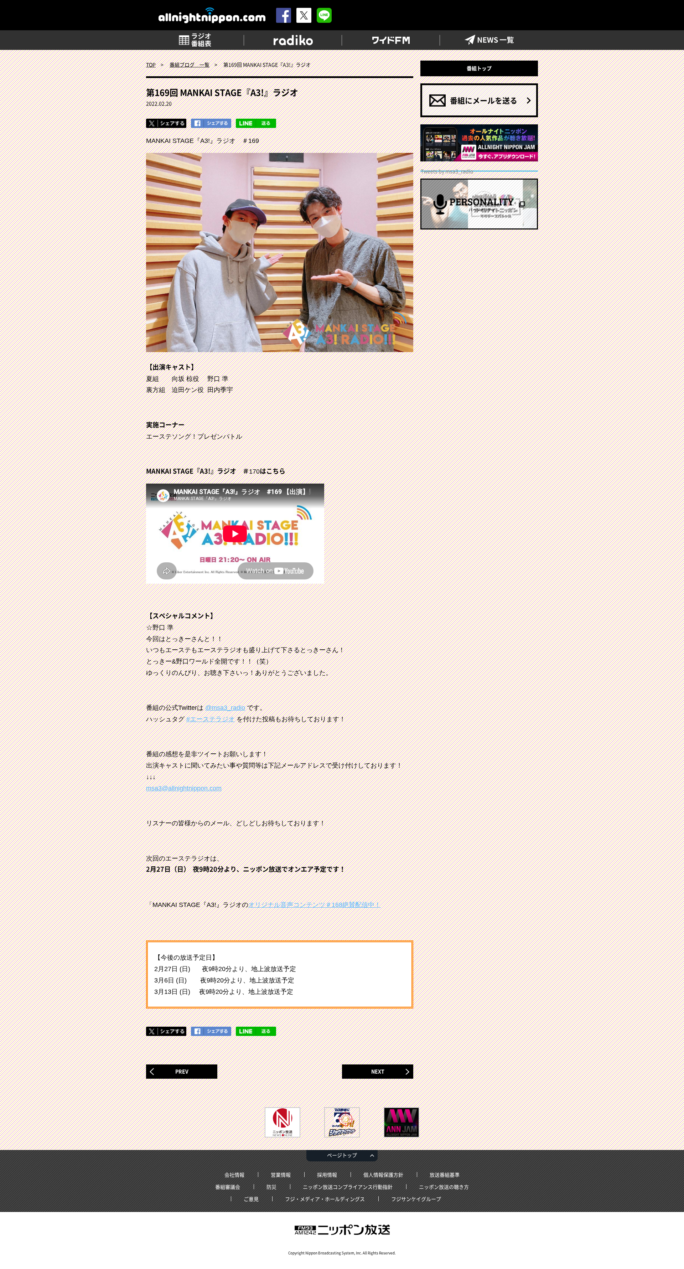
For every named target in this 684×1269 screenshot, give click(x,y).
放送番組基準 (445, 1174)
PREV (181, 1071)
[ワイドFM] (391, 40)
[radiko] (293, 40)
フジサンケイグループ (416, 1198)
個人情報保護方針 (383, 1174)
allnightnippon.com (212, 15)
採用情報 (327, 1174)
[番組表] (195, 40)
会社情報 (234, 1174)
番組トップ (479, 68)
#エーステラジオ (210, 719)
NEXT (377, 1071)
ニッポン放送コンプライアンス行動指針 (348, 1186)
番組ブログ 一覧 (189, 64)
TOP (151, 64)
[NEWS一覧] (489, 40)
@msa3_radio (225, 707)
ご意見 (251, 1198)
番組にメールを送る (483, 100)
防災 (271, 1186)
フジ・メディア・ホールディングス (325, 1198)
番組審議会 (227, 1186)
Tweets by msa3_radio (447, 171)
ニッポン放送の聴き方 (444, 1186)
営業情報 (281, 1174)
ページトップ (342, 1155)
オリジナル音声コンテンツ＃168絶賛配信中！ (314, 904)
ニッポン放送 (342, 1230)
